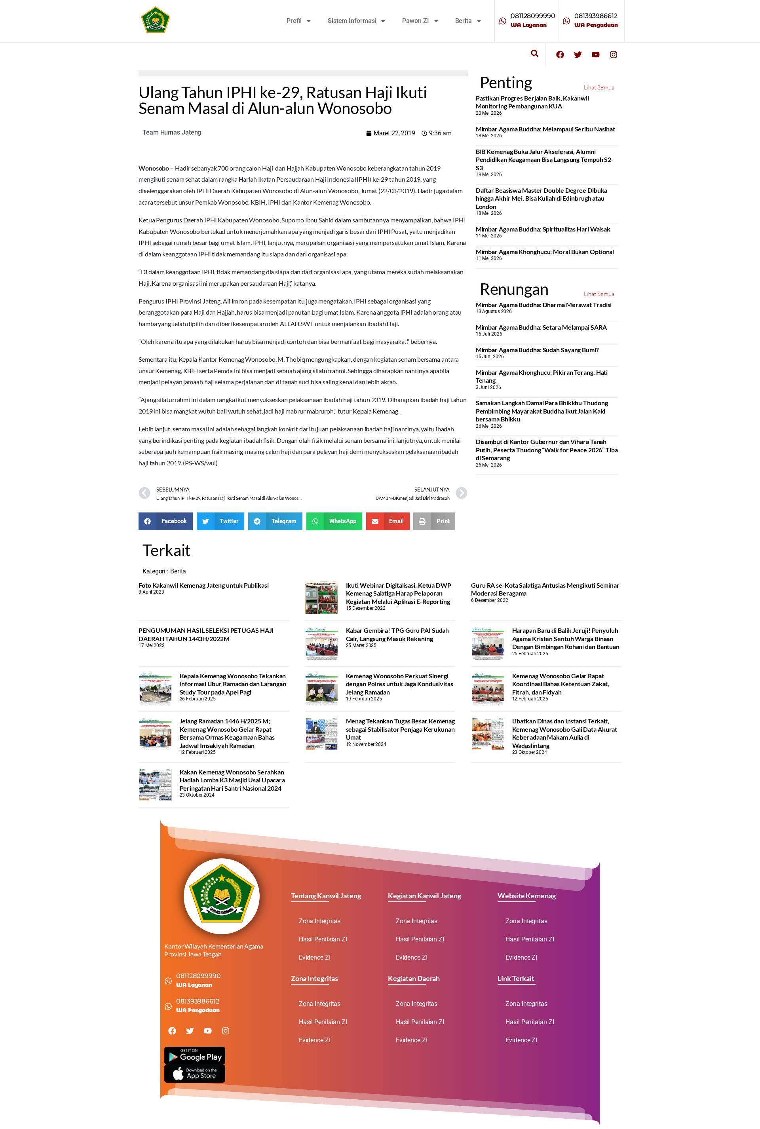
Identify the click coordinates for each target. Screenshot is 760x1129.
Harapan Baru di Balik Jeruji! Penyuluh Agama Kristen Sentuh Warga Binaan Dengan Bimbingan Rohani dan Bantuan (566, 638)
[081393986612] (566, 21)
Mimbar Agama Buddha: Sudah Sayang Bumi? (537, 349)
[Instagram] (613, 55)
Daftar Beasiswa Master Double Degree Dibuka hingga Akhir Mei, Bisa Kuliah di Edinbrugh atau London (542, 198)
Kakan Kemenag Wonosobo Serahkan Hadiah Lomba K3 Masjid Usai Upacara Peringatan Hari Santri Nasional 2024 (232, 780)
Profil (294, 21)
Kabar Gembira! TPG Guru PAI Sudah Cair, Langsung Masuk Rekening (397, 634)
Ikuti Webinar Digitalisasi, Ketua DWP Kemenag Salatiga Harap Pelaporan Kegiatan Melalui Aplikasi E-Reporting (398, 593)
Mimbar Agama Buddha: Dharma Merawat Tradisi (544, 304)
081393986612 (596, 16)
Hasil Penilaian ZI (323, 939)
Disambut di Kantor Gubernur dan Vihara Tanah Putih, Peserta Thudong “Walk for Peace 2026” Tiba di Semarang (547, 449)
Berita (463, 21)
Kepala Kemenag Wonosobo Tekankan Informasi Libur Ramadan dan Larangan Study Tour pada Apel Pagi (233, 684)
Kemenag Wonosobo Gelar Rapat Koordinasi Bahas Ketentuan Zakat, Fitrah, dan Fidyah (561, 684)
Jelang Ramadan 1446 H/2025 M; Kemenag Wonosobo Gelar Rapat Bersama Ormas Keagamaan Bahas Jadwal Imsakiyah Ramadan (227, 733)
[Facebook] (560, 55)
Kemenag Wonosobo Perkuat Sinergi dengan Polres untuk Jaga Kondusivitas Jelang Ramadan (399, 684)
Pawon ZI (415, 21)
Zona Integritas (320, 921)
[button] (535, 54)
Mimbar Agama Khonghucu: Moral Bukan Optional (545, 251)
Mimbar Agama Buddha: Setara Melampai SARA (541, 327)
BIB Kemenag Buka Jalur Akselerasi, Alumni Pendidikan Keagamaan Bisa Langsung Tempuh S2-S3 (545, 159)
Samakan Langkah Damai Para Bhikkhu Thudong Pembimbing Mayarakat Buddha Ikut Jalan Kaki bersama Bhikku (542, 411)
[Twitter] (578, 55)
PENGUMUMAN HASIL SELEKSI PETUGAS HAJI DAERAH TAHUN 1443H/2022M (206, 634)
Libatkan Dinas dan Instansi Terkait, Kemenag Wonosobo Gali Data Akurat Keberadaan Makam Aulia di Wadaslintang (565, 733)
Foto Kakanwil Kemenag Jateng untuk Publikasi (204, 585)
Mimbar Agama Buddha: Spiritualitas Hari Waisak (543, 229)
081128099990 (533, 16)
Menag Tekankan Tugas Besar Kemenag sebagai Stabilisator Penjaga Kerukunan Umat (400, 729)
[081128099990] (503, 21)
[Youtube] (596, 55)
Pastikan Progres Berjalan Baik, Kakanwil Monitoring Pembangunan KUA (532, 102)
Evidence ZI (315, 957)
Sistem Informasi (352, 21)
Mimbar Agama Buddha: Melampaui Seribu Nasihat (546, 129)
